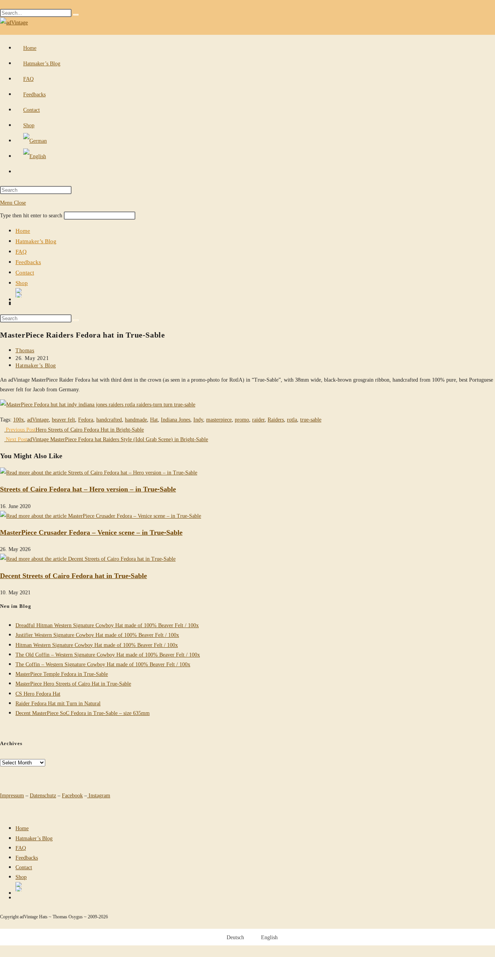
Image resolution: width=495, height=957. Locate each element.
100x (18, 419)
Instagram (98, 795)
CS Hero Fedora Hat (37, 693)
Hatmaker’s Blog (35, 241)
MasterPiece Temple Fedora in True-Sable (61, 673)
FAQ (21, 251)
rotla (292, 419)
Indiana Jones (175, 419)
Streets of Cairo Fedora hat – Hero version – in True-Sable (88, 488)
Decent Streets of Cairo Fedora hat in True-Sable (73, 575)
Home (22, 230)
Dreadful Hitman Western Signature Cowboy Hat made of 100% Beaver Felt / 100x (107, 625)
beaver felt (63, 419)
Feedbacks (28, 262)
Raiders (276, 419)
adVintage (38, 419)
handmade (136, 419)
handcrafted (109, 419)
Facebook (72, 795)
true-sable (310, 419)
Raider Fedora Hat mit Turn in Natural (58, 703)
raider (258, 419)
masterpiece (219, 419)
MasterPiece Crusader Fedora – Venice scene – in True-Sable (91, 532)
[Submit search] (76, 320)
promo (242, 419)
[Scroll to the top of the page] (2, 924)
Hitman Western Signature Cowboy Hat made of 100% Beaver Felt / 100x (96, 644)
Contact (24, 272)
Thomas (24, 350)
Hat (154, 419)
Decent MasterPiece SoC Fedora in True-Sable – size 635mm (82, 712)
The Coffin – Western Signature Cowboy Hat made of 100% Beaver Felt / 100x (102, 664)
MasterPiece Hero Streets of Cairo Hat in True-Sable (73, 683)
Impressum (12, 795)
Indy (198, 419)
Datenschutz (43, 795)
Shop (21, 283)
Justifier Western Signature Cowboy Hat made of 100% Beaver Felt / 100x (97, 634)
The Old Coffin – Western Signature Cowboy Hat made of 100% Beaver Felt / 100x (107, 654)
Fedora (85, 419)
